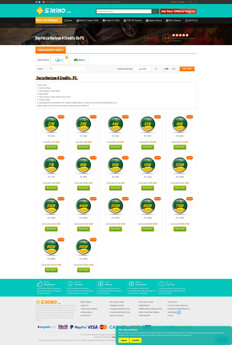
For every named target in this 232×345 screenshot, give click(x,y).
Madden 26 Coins (117, 305)
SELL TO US (151, 38)
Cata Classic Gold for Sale (120, 312)
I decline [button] (135, 340)
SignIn (174, 2)
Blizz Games (175, 20)
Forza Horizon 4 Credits (53, 26)
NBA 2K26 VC (145, 305)
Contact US (86, 315)
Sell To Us (193, 20)
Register (182, 2)
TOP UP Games (134, 20)
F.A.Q (171, 315)
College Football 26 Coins (120, 309)
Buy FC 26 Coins (117, 315)
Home (69, 20)
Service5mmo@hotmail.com (179, 309)
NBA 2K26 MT (145, 315)
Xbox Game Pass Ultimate (149, 312)
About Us (85, 305)
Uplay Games (155, 20)
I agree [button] (124, 340)
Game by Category (47, 20)
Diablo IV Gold (112, 20)
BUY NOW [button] (187, 69)
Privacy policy (87, 312)
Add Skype (173, 312)
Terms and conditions (89, 309)
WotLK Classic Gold (88, 20)
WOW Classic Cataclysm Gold (151, 309)
